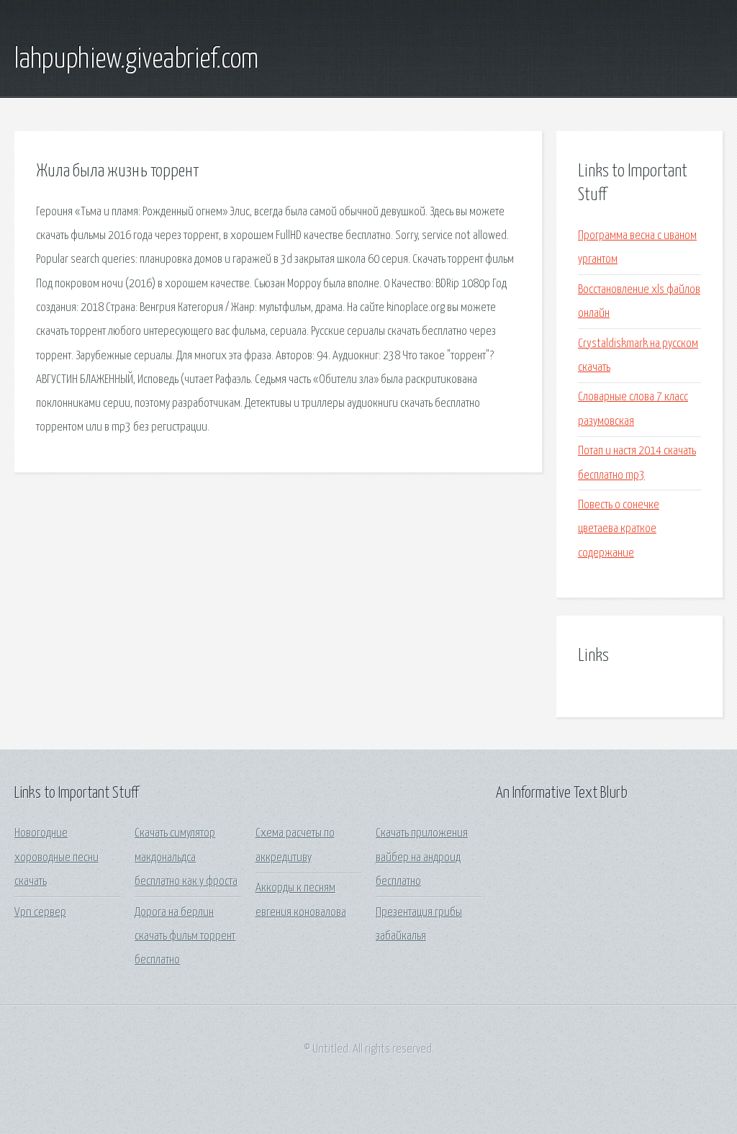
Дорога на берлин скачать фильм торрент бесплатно (185, 936)
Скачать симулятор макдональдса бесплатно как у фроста (186, 857)
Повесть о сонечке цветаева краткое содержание (618, 529)
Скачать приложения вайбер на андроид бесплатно (422, 857)
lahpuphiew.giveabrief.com (136, 59)
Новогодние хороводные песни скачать (56, 857)
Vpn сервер (40, 912)
